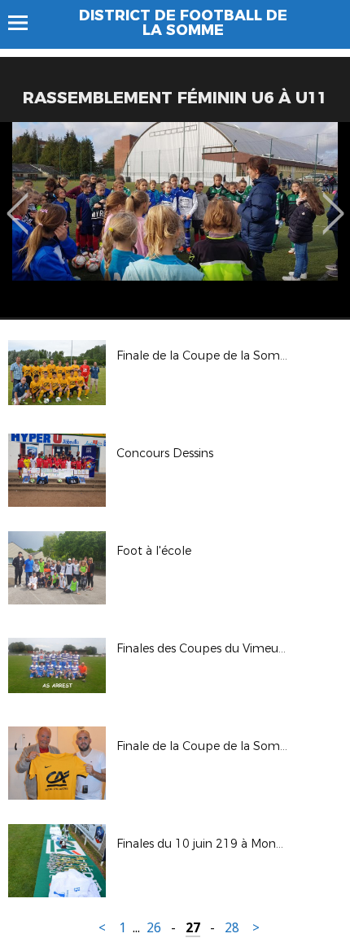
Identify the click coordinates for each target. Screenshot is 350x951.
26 (154, 928)
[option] (175, 219)
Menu (25, 23)
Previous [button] (17, 202)
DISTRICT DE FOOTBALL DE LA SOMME (183, 23)
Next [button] (333, 202)
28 (232, 928)
